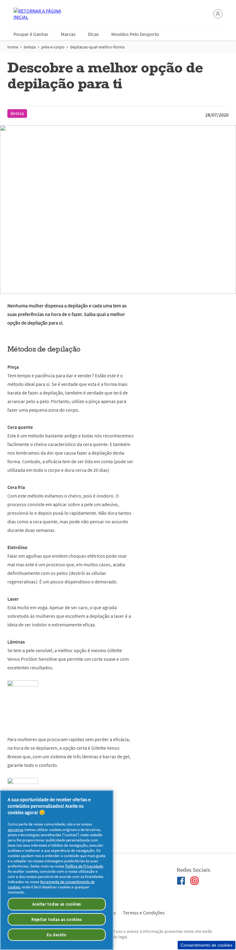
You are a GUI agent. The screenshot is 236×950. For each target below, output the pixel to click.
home (12, 47)
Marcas (68, 34)
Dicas (93, 34)
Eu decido (56, 934)
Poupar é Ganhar (31, 34)
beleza (30, 47)
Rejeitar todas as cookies (56, 919)
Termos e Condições (144, 913)
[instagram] (194, 880)
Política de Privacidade (84, 866)
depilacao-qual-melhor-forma (97, 47)
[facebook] (181, 880)
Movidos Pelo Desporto (135, 34)
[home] (38, 14)
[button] (217, 13)
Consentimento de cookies (206, 945)
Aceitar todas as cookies (56, 904)
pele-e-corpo (53, 47)
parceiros (15, 829)
